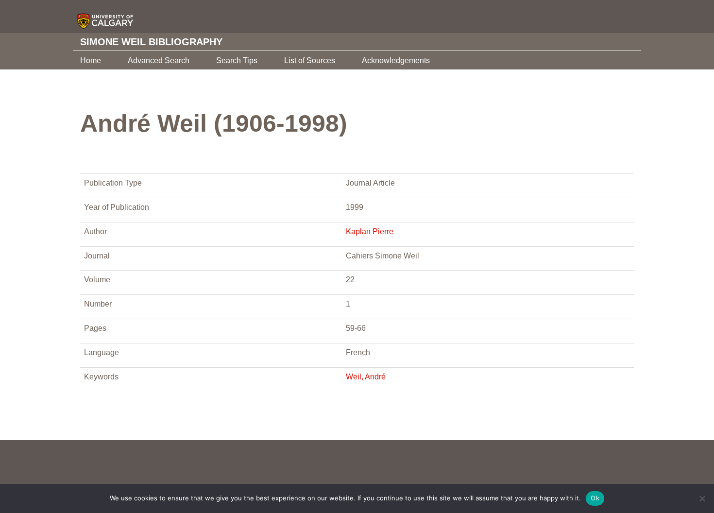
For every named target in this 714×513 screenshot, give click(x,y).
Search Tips (236, 60)
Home (90, 60)
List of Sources (309, 60)
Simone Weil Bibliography (151, 42)
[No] (702, 498)
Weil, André (366, 377)
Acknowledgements (396, 60)
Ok (595, 498)
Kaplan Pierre (369, 231)
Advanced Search (158, 60)
